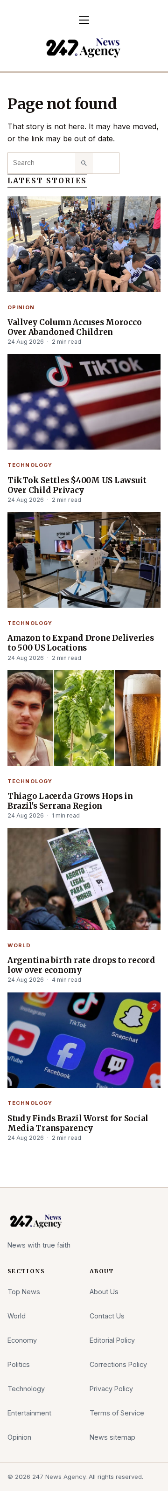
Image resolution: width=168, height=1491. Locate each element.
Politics (18, 1364)
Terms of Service (117, 1413)
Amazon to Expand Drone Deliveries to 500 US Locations (80, 643)
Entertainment (29, 1413)
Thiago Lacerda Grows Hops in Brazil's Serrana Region (70, 801)
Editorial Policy (112, 1340)
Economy (22, 1340)
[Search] (84, 163)
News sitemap (112, 1437)
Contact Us (107, 1316)
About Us (104, 1292)
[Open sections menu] (84, 20)
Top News (23, 1292)
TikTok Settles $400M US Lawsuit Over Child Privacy (77, 485)
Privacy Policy (111, 1389)
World (19, 945)
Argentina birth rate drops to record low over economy (81, 965)
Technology (29, 465)
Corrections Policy (118, 1364)
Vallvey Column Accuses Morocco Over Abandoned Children (74, 327)
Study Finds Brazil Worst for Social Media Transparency (77, 1123)
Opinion (21, 307)
